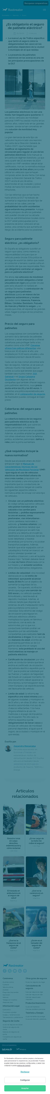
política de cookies (23, 1065)
